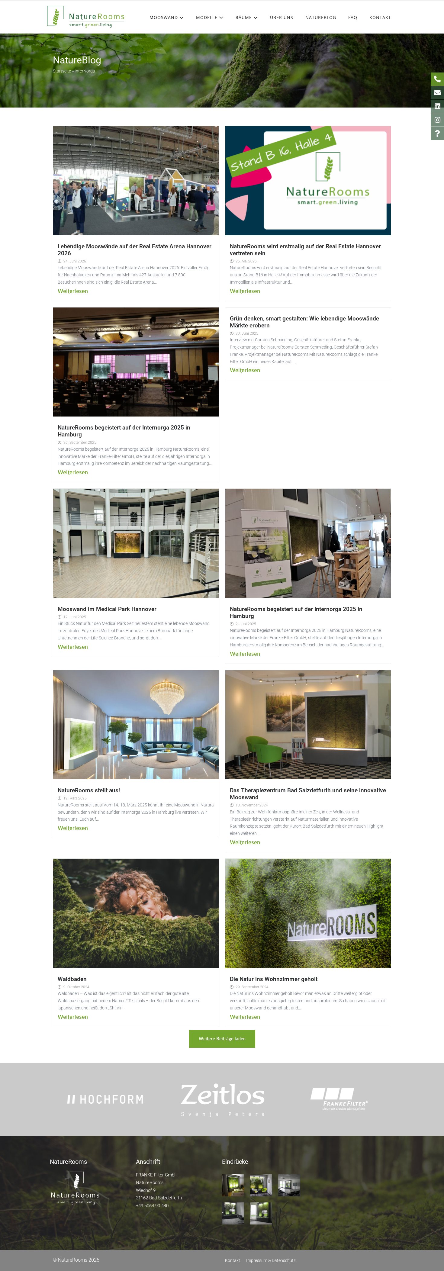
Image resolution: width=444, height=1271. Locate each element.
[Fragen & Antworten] (437, 133)
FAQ (352, 17)
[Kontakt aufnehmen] (437, 92)
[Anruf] (437, 79)
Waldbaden (72, 979)
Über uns (281, 17)
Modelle (207, 17)
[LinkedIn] (437, 106)
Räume (244, 17)
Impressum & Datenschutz (271, 1260)
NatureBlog (320, 17)
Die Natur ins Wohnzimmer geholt (273, 979)
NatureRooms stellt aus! (89, 790)
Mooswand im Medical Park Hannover (107, 609)
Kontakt (380, 17)
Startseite (62, 71)
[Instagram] (437, 120)
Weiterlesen (73, 291)
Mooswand (164, 17)
